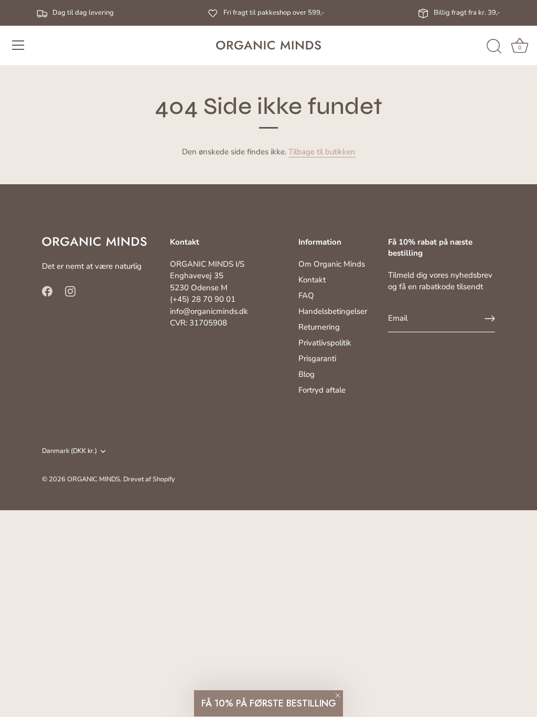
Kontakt (312, 280)
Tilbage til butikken (322, 151)
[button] (268, 703)
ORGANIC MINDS (93, 479)
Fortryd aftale (322, 390)
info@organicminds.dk (209, 311)
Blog (306, 374)
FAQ (306, 295)
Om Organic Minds (331, 264)
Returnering (319, 327)
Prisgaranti (317, 358)
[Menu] (18, 45)
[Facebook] (47, 290)
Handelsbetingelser (332, 311)
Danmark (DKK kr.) (69, 451)
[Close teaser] (337, 695)
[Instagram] (70, 290)
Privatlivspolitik (324, 343)
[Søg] (494, 46)
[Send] (490, 318)
